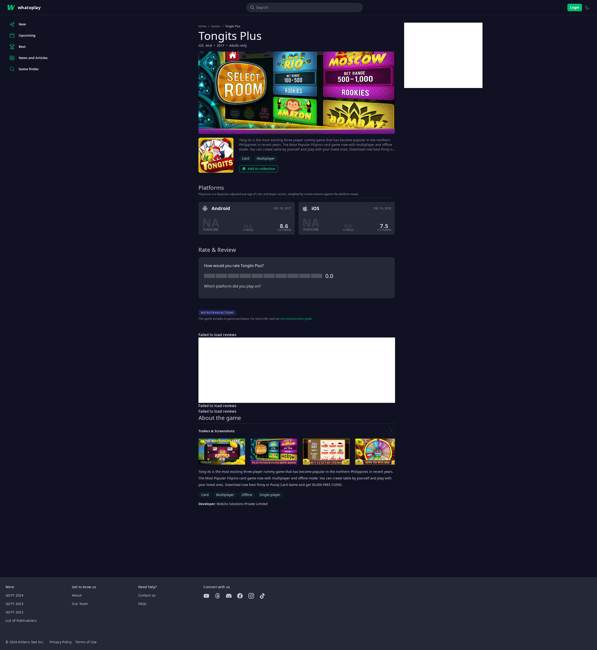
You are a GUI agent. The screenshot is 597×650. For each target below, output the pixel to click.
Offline (247, 494)
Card (245, 158)
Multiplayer (266, 158)
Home (202, 26)
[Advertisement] (296, 370)
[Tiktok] (262, 596)
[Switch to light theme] (587, 7)
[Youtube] (206, 596)
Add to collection (261, 168)
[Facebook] (240, 596)
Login (574, 7)
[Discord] (229, 596)
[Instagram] (251, 596)
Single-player (270, 494)
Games (215, 26)
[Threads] (217, 596)
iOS (201, 45)
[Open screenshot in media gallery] (274, 452)
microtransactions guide (296, 319)
